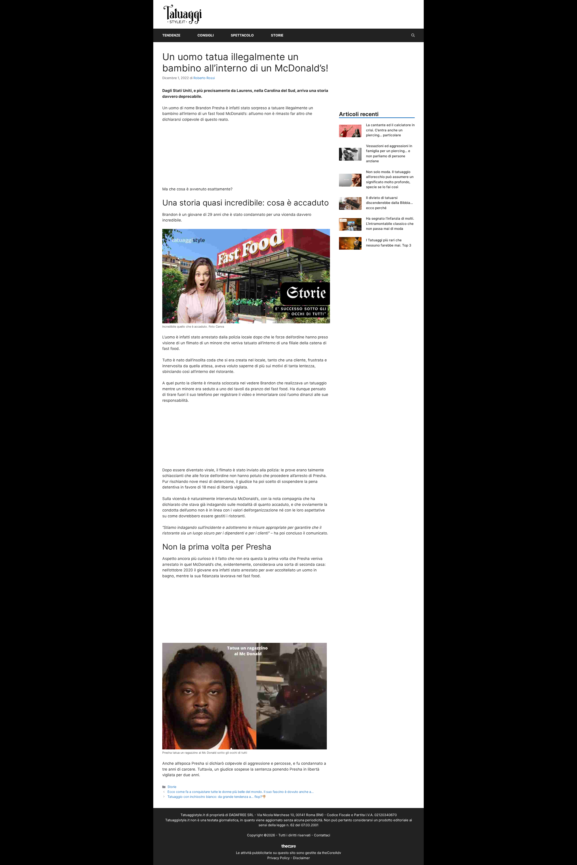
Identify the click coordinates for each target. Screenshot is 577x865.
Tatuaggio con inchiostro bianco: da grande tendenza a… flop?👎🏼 (216, 797)
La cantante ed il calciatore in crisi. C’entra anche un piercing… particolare (390, 130)
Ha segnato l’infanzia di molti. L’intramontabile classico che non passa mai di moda (390, 223)
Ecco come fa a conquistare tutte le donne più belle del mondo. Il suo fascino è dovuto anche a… (240, 792)
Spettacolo (242, 35)
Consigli (205, 35)
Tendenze (171, 35)
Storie (277, 35)
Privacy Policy (278, 858)
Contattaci (322, 835)
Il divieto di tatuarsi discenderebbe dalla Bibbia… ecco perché (389, 203)
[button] (413, 35)
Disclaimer (301, 858)
